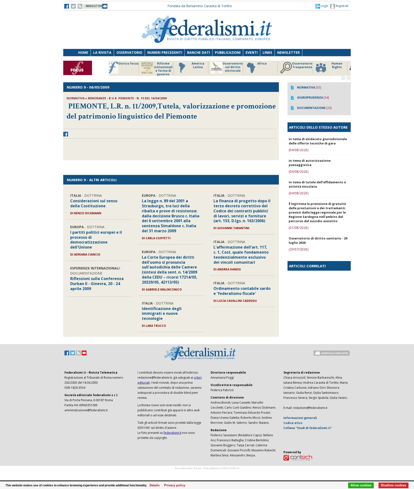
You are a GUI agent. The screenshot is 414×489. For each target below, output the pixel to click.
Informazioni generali (300, 418)
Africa (195, 64)
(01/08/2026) (299, 227)
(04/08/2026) (299, 150)
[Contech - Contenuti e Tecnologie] (297, 457)
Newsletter (288, 52)
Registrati (341, 6)
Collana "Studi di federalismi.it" (307, 428)
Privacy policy (173, 485)
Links (267, 52)
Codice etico (292, 423)
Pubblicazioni (228, 52)
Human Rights (270, 65)
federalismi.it (172, 433)
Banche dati (198, 52)
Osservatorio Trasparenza (235, 65)
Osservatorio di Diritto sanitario (340, 67)
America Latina (131, 65)
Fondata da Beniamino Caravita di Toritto (199, 6)
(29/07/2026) (299, 249)
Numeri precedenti (164, 52)
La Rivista (102, 52)
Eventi (252, 52)
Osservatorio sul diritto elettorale (166, 67)
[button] (321, 6)
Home (83, 52)
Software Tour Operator (207, 473)
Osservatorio (129, 52)
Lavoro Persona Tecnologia (305, 67)
